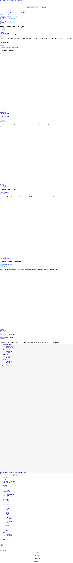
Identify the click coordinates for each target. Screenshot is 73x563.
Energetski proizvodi (10, 492)
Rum (7, 509)
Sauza (1, 23)
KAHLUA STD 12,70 (5, 18)
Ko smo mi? (9, 356)
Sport (7, 536)
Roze (7, 531)
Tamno (7, 525)
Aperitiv (7, 500)
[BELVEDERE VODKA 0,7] (28, 328)
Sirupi (7, 498)
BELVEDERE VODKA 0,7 (8, 334)
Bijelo (7, 527)
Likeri (11, 119)
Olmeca (1, 265)
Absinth (2, 120)
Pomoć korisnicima (7, 349)
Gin (10, 192)
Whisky (7, 514)
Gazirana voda (9, 534)
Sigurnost (8, 362)
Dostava (8, 352)
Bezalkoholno (9, 521)
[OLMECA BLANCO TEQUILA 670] (28, 254)
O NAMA (5, 354)
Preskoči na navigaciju (5, 0)
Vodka (11, 337)
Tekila (15, 16)
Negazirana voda (9, 535)
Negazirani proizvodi (10, 496)
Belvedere (2, 338)
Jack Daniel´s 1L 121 (5, 22)
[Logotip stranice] (36, 4)
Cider (7, 522)
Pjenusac (8, 530)
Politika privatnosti (10, 347)
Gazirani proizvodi (10, 494)
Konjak (7, 505)
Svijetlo (7, 523)
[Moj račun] (71, 3)
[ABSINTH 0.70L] (28, 109)
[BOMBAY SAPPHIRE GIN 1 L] (28, 182)
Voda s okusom (9, 538)
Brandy (7, 501)
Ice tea (7, 495)
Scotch (10, 518)
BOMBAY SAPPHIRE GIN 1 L (9, 189)
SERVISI (5, 359)
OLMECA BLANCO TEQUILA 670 (11, 261)
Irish (10, 517)
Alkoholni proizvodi (9, 16)
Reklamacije (9, 361)
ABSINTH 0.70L (5, 116)
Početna (2, 16)
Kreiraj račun (3, 550)
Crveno (7, 529)
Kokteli (7, 504)
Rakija (7, 508)
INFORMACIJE (7, 344)
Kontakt (8, 357)
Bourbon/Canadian (13, 516)
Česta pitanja (9, 351)
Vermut (7, 512)
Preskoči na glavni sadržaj (16, 0)
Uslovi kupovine (10, 346)
